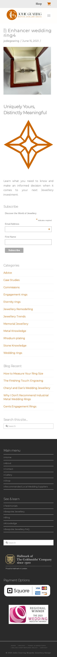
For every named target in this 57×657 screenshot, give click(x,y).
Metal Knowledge (14, 330)
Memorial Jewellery (15, 323)
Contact (9, 469)
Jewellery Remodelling (18, 309)
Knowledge (11, 523)
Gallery (8, 475)
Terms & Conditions (37, 645)
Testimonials (11, 506)
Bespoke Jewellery (15, 511)
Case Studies (11, 280)
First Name (10, 236)
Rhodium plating (14, 338)
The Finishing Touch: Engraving (23, 380)
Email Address (27, 224)
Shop (7, 481)
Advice (7, 272)
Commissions (11, 287)
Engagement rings (15, 294)
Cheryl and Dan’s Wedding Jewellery (26, 388)
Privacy (21, 645)
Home (8, 457)
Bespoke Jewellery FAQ (17, 529)
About (8, 463)
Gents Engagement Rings (19, 406)
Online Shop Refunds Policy (25, 647)
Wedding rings (12, 352)
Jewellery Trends (14, 316)
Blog (7, 517)
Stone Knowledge (14, 345)
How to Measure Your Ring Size (23, 373)
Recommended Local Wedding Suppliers (26, 486)
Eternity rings (11, 301)
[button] (49, 15)
